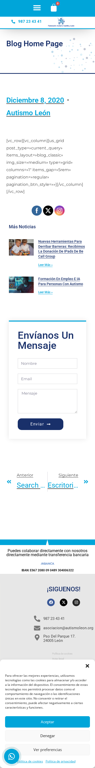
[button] (87, 665)
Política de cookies (30, 761)
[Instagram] (76, 602)
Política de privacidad (60, 761)
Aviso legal (58, 658)
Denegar (47, 735)
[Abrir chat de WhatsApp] (11, 756)
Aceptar (47, 721)
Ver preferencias (47, 749)
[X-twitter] (63, 602)
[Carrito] (53, 7)
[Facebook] (51, 602)
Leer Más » (45, 265)
